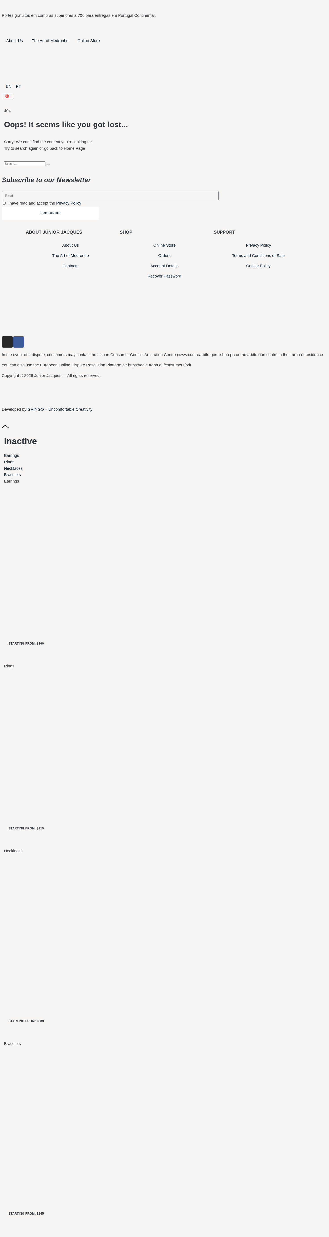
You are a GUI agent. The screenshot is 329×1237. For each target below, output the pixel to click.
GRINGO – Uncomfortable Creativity (60, 409)
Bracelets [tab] (12, 1043)
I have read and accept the (44, 203)
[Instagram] (7, 342)
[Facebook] (18, 342)
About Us (14, 40)
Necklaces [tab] (13, 851)
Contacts (70, 266)
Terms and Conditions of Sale (258, 255)
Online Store (88, 40)
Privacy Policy (68, 203)
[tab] (164, 455)
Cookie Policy (258, 266)
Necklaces (13, 468)
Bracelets (12, 474)
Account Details (164, 266)
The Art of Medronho (50, 40)
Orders (164, 255)
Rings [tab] (9, 666)
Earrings (11, 455)
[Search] (48, 164)
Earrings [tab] (11, 481)
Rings (9, 462)
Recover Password (164, 276)
